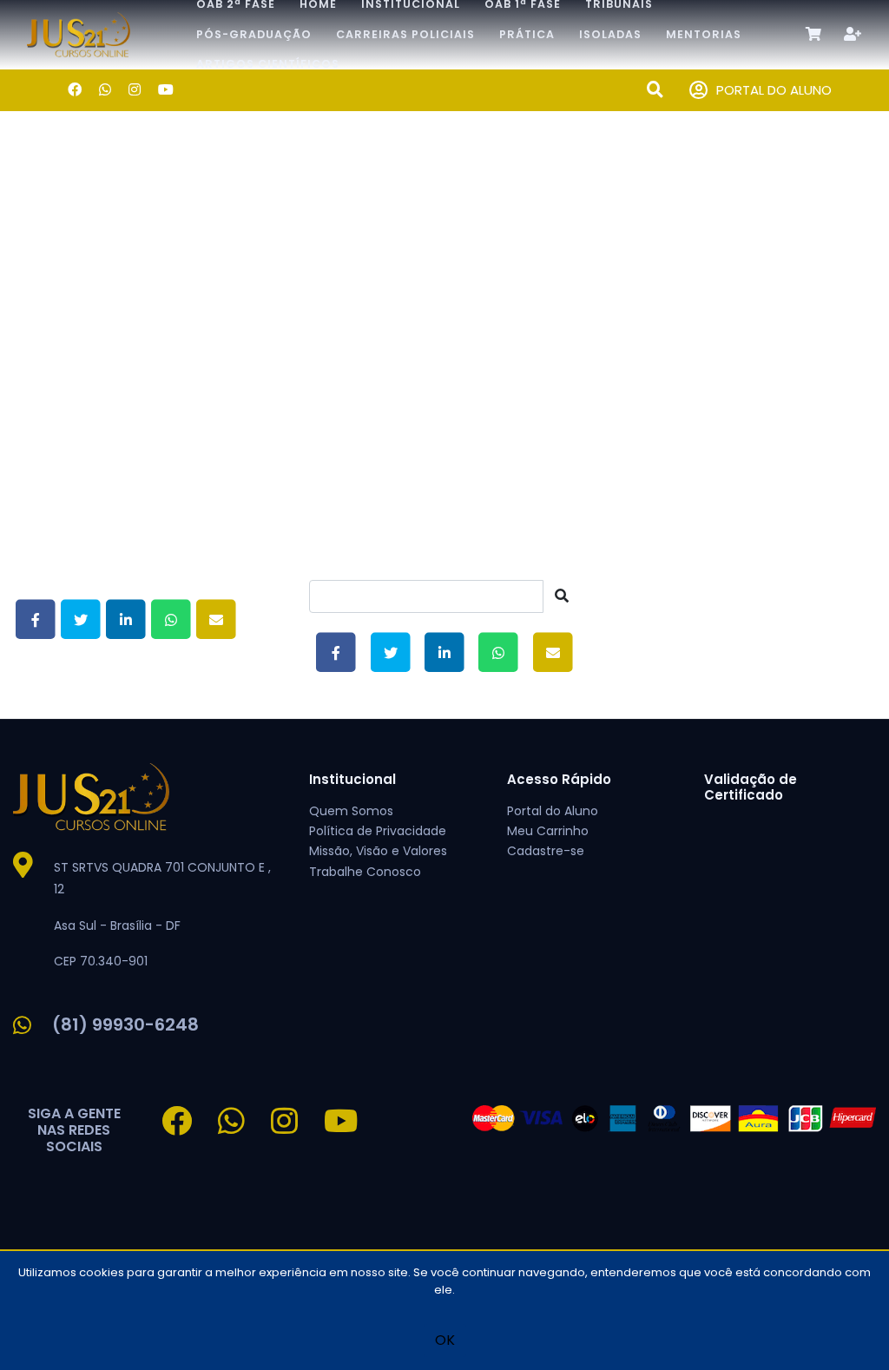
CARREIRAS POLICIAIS (405, 34)
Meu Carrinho (548, 831)
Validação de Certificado (750, 787)
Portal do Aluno (552, 811)
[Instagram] (134, 90)
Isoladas (610, 34)
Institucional (352, 779)
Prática (527, 34)
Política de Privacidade (377, 831)
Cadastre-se (545, 851)
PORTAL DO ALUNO (774, 90)
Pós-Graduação (254, 34)
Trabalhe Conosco (365, 871)
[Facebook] (75, 90)
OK (445, 1340)
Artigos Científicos (267, 63)
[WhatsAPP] (105, 90)
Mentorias (703, 34)
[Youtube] (166, 90)
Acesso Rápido (559, 779)
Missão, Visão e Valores (378, 851)
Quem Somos (351, 811)
